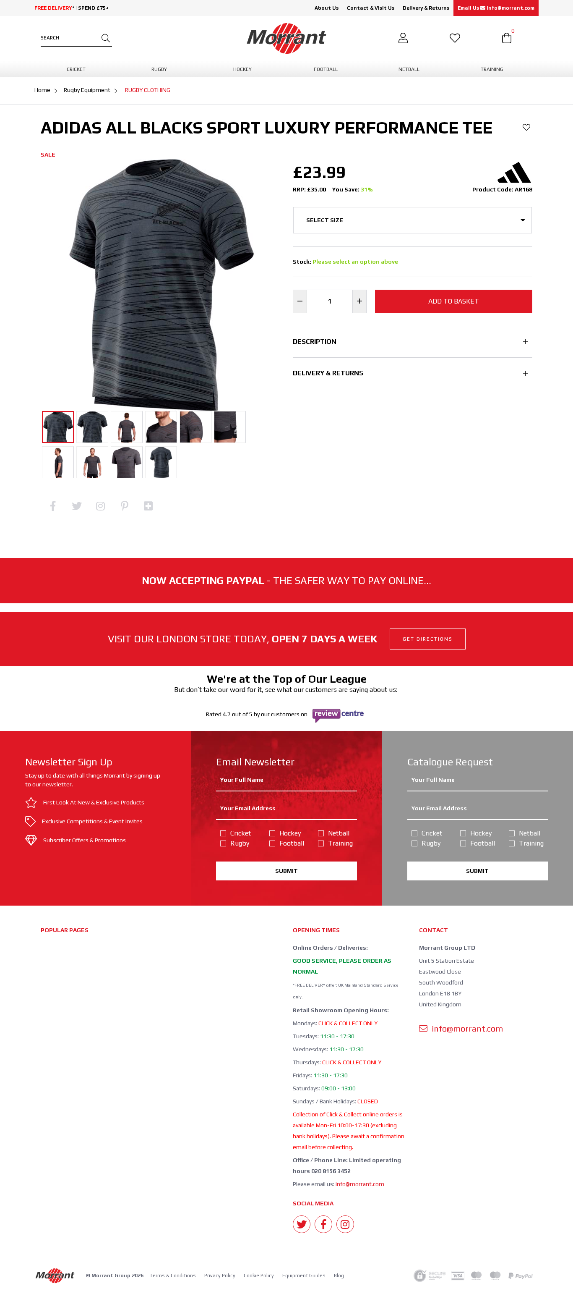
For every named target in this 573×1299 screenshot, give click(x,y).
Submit (286, 870)
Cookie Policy (259, 1275)
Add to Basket (453, 301)
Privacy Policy (219, 1275)
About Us (327, 8)
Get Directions (428, 639)
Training (340, 843)
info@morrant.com (360, 1184)
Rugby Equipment (87, 89)
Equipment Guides (304, 1275)
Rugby (239, 843)
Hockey (290, 833)
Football (291, 843)
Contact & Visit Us (370, 8)
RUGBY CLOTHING (147, 89)
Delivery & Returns (426, 8)
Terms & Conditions (173, 1275)
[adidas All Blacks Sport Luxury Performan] (58, 427)
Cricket (240, 833)
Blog (339, 1275)
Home (42, 89)
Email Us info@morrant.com (496, 8)
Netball (338, 833)
